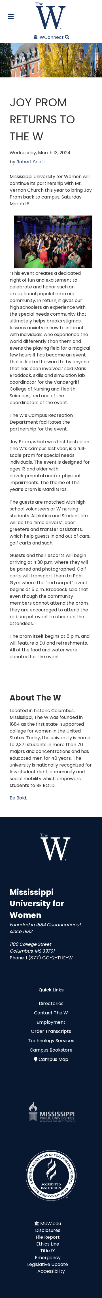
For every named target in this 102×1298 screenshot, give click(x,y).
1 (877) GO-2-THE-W (49, 958)
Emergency (48, 1257)
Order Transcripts (51, 1031)
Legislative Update (47, 1264)
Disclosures (47, 1230)
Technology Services (51, 1040)
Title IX (47, 1251)
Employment (51, 1022)
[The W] (51, 15)
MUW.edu (50, 1223)
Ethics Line (47, 1244)
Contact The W (51, 1013)
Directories (51, 1003)
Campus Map (53, 1059)
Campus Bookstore (51, 1050)
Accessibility (51, 1271)
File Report (48, 1237)
